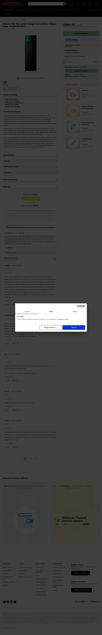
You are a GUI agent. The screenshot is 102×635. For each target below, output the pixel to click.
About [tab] (75, 311)
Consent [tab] (27, 311)
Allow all (73, 327)
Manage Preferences (50, 327)
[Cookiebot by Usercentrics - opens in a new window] (78, 306)
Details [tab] (51, 311)
